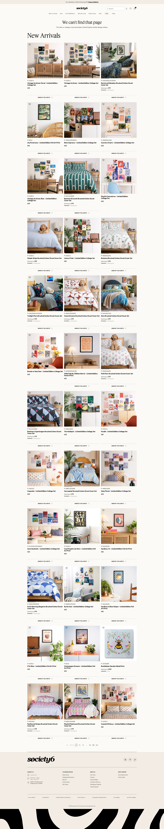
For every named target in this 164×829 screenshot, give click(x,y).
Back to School (53, 13)
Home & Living (82, 13)
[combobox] (115, 8)
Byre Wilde (32, 721)
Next (93, 745)
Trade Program (94, 787)
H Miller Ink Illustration (109, 80)
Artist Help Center (123, 775)
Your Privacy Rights (131, 797)
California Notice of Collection (63, 797)
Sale (106, 13)
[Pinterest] (130, 759)
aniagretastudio (107, 140)
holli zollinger (70, 196)
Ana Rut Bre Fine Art (71, 313)
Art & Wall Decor (70, 13)
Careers (92, 777)
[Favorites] (130, 9)
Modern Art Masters (71, 371)
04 (132, 78)
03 (123, 78)
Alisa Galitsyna (107, 313)
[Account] (126, 9)
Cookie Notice (45, 797)
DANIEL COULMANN (70, 488)
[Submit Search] (108, 8)
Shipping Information (68, 777)
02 (114, 78)
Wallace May (106, 546)
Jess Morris (106, 663)
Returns (65, 779)
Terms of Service (81, 797)
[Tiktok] (135, 759)
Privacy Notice (31, 797)
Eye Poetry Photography (35, 546)
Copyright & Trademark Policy (99, 797)
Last (97, 745)
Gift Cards (65, 784)
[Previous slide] (104, 60)
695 (90, 745)
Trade (113, 13)
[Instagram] (125, 759)
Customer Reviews (95, 782)
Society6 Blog (94, 779)
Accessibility (117, 797)
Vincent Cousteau (70, 604)
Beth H (30, 140)
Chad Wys (31, 488)
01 (105, 78)
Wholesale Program (95, 784)
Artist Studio (121, 777)
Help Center (66, 775)
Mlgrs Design (69, 429)
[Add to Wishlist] (30, 44)
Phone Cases (92, 13)
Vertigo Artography (71, 140)
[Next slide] (134, 60)
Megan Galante (107, 255)
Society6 (31, 80)
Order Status (66, 782)
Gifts (100, 13)
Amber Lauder (106, 488)
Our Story (93, 775)
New (61, 13)
